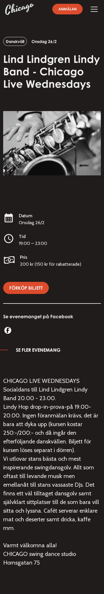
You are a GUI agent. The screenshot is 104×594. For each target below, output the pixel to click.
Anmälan (67, 9)
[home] (19, 9)
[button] (93, 9)
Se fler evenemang (38, 350)
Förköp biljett (26, 288)
